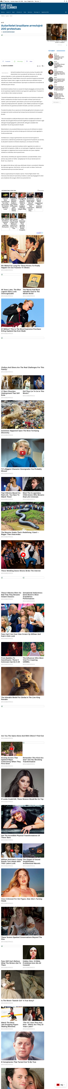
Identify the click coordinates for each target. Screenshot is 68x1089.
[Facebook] (64, 1)
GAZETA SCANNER (8, 65)
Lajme (7, 16)
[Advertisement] (22, 185)
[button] (66, 12)
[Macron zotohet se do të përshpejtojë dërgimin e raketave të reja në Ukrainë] (50, 87)
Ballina (3, 16)
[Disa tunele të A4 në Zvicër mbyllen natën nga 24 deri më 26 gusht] (50, 79)
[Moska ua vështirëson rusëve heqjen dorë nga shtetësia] (50, 56)
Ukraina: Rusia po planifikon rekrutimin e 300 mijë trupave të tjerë (59, 73)
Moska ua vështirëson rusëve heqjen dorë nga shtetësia (59, 57)
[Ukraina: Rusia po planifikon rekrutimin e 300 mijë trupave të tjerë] (50, 72)
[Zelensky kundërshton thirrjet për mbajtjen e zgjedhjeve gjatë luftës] (50, 63)
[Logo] (10, 6)
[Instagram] (67, 1)
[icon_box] (38, 1)
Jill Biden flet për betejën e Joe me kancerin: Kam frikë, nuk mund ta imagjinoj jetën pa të (59, 96)
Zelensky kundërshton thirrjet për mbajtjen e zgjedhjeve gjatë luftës (59, 65)
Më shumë (56, 102)
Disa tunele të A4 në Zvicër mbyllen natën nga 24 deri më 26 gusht (59, 81)
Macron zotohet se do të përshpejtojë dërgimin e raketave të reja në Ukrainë (59, 88)
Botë (11, 16)
